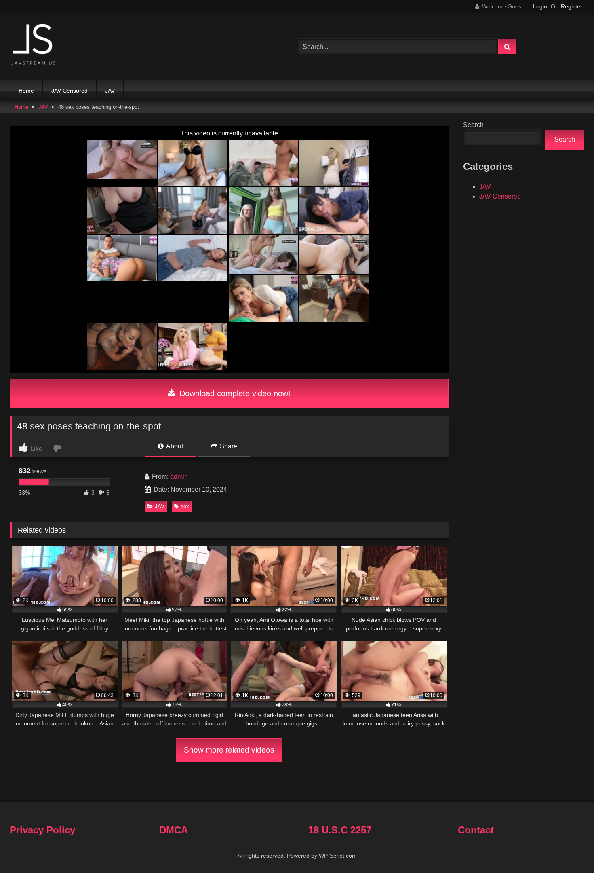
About (174, 446)
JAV (110, 90)
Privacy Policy (42, 829)
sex (185, 506)
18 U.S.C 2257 (339, 829)
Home (26, 90)
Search (473, 124)
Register (571, 6)
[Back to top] (569, 849)
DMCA (173, 829)
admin (179, 476)
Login (540, 6)
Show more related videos (229, 750)
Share (227, 446)
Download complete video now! (234, 393)
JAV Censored (69, 90)
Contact (476, 829)
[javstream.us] (34, 45)
